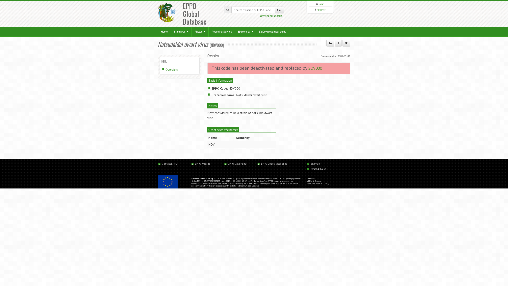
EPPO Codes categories (274, 163)
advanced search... (272, 16)
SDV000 (315, 68)
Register (321, 9)
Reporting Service (222, 31)
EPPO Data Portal (237, 163)
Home (164, 31)
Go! (279, 10)
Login (321, 3)
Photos (198, 31)
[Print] (330, 43)
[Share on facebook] (338, 43)
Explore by (244, 31)
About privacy (318, 168)
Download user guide (274, 31)
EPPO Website (202, 163)
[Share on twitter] (346, 43)
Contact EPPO (169, 163)
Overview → (173, 70)
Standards (180, 31)
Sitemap (315, 163)
